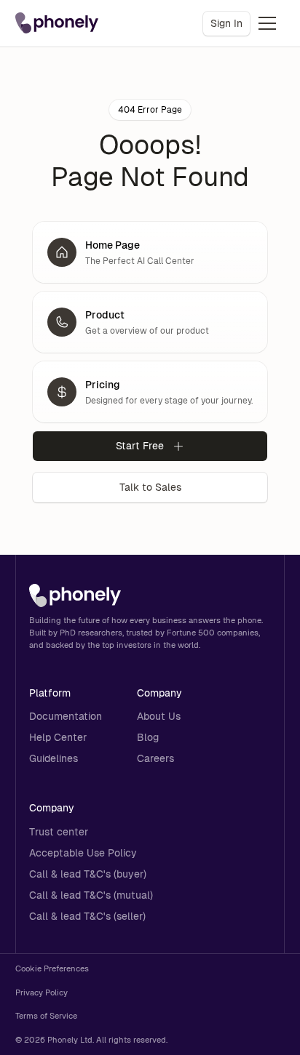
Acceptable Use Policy (83, 853)
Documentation (65, 716)
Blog (148, 737)
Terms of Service (46, 1015)
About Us (159, 716)
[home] (56, 23)
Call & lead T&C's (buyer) (87, 874)
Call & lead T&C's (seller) (87, 916)
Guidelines (53, 758)
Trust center (58, 832)
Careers (155, 758)
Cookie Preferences (52, 968)
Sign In (226, 23)
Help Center (58, 737)
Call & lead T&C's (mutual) (91, 895)
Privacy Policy (41, 992)
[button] (267, 23)
